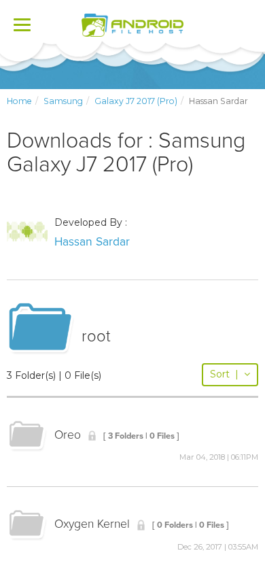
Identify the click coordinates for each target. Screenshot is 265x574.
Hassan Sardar (92, 242)
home (19, 101)
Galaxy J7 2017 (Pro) (135, 101)
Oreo (67, 435)
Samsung (63, 101)
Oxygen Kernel (92, 524)
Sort (224, 374)
